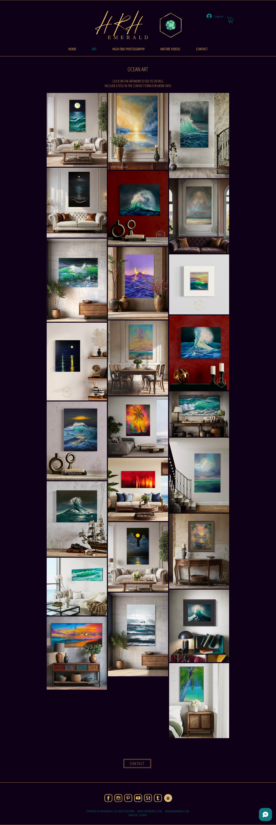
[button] (230, 20)
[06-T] (158, 798)
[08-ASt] (148, 798)
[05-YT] (138, 798)
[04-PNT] (128, 798)
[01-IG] (118, 798)
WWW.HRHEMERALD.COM (149, 811)
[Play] (168, 798)
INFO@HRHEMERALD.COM (177, 811)
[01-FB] (108, 798)
